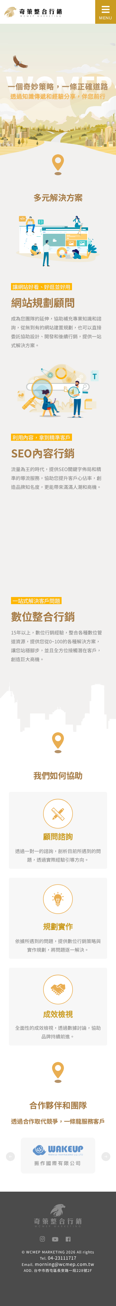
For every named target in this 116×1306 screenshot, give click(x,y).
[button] (10, 1156)
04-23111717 (62, 1258)
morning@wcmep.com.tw (64, 1264)
